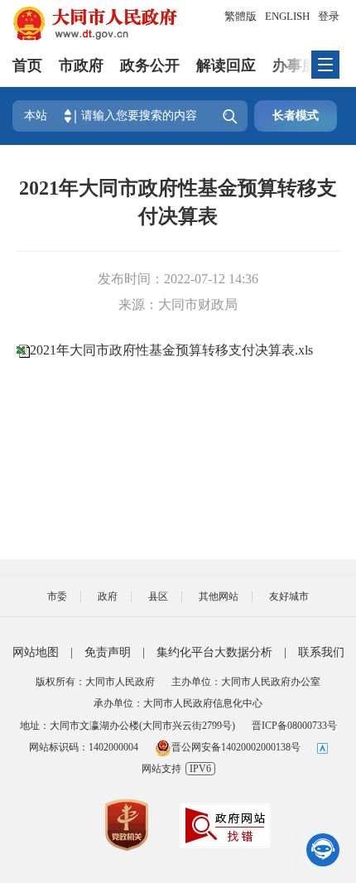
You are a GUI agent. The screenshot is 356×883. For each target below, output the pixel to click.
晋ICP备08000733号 (294, 725)
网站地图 (35, 652)
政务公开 (150, 65)
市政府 (81, 65)
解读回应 (226, 65)
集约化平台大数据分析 (214, 652)
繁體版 (240, 16)
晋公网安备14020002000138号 (236, 747)
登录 (328, 16)
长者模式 (295, 115)
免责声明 (107, 652)
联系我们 (321, 652)
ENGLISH (287, 16)
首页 (27, 65)
